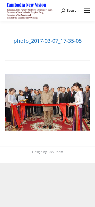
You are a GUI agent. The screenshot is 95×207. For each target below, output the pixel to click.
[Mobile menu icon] (87, 11)
